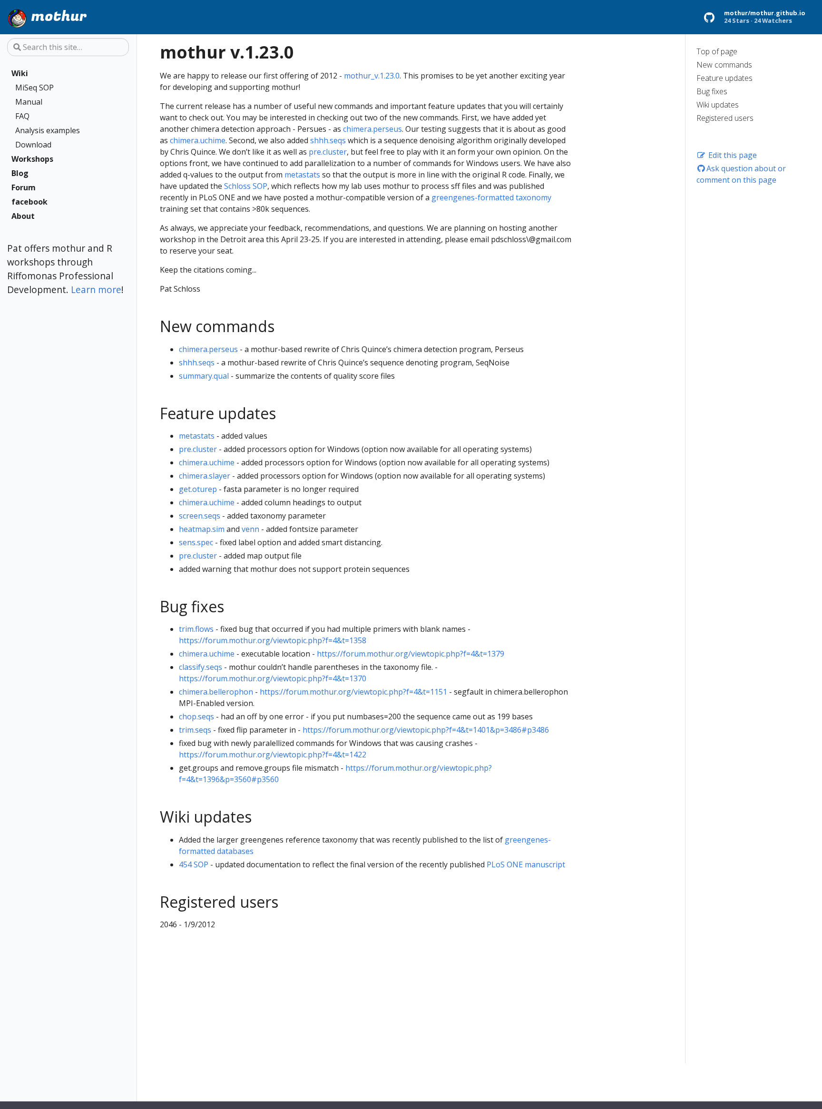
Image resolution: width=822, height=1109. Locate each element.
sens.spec (196, 542)
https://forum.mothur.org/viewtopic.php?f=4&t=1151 (353, 692)
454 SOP (193, 864)
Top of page (716, 51)
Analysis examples (47, 130)
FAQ (22, 116)
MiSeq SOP (34, 87)
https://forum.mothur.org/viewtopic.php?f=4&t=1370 (272, 678)
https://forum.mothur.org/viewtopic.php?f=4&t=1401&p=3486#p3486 (426, 730)
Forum (23, 187)
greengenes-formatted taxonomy (491, 197)
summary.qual (204, 376)
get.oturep (198, 489)
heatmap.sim (202, 529)
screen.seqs (199, 515)
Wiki (19, 73)
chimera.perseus (372, 129)
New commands (724, 64)
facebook (29, 201)
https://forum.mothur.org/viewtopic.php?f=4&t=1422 (272, 754)
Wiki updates (717, 104)
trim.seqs (195, 730)
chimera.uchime (197, 140)
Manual (28, 102)
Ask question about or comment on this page (741, 174)
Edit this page (731, 155)
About (23, 216)
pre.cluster (328, 152)
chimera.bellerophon (216, 692)
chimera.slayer (204, 476)
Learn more (96, 289)
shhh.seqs (328, 140)
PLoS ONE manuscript (526, 864)
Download (33, 144)
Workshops (32, 159)
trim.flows (196, 629)
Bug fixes (711, 91)
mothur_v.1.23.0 (372, 75)
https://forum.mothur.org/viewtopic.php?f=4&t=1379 (410, 653)
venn (250, 529)
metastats (302, 174)
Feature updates (724, 78)
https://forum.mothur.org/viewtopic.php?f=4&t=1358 (272, 640)
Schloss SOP (245, 186)
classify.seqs (200, 667)
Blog (20, 173)
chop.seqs (196, 716)
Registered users (725, 118)
